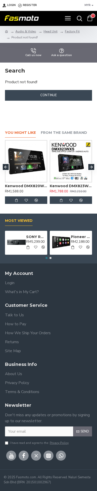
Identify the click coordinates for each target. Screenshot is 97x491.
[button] (5, 167)
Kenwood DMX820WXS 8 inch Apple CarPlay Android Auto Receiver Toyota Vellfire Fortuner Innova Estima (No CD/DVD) (26, 186)
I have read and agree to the (39, 443)
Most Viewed (19, 221)
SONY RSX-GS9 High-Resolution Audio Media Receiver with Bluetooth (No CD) (36, 237)
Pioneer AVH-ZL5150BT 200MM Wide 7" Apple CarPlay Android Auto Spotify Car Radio (80, 237)
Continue (48, 95)
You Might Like (20, 133)
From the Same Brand (64, 133)
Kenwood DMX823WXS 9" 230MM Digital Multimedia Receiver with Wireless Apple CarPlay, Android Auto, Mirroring (71, 186)
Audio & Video (25, 31)
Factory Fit (72, 31)
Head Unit (50, 31)
